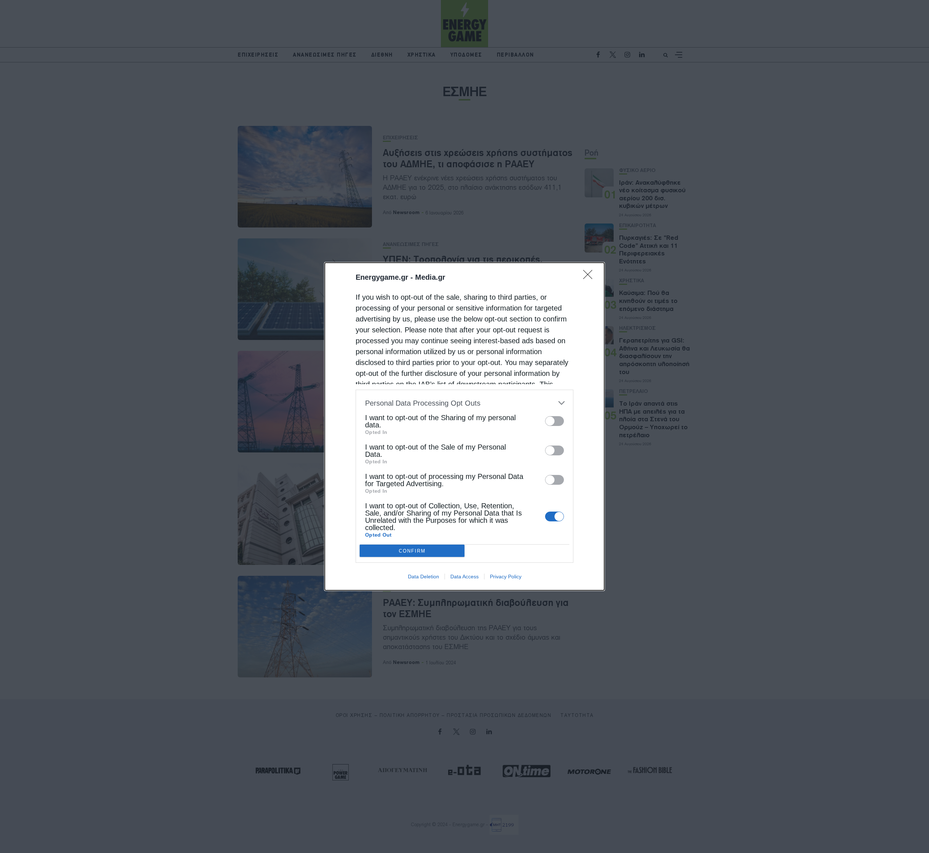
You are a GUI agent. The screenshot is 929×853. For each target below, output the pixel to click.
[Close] (590, 277)
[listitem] (464, 403)
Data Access (464, 576)
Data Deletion (423, 576)
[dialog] (464, 426)
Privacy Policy (505, 576)
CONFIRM (412, 551)
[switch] (554, 421)
